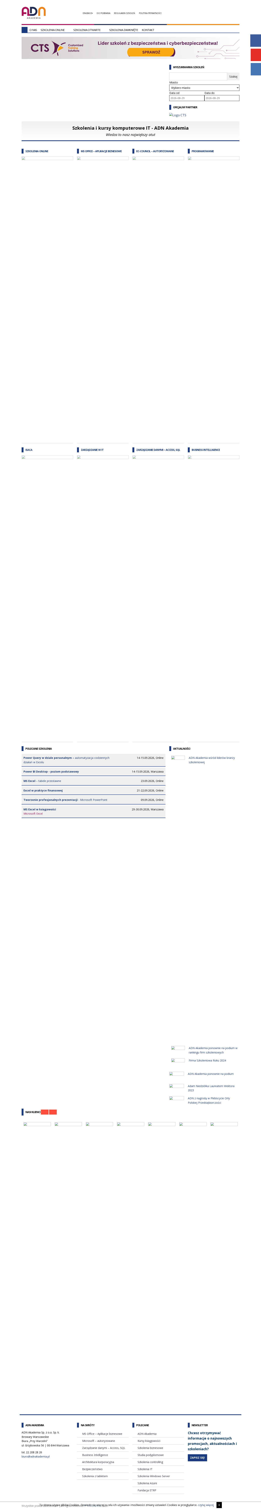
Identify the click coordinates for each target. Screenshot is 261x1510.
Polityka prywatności (150, 13)
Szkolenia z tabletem (95, 1476)
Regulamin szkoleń (124, 13)
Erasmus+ (88, 13)
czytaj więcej (206, 1505)
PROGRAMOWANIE (203, 151)
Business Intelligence (206, 450)
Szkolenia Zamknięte (123, 30)
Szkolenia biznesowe (150, 1448)
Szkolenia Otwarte (87, 30)
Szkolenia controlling (150, 1462)
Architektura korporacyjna (98, 1462)
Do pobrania (103, 13)
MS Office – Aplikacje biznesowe (101, 151)
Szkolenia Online (53, 30)
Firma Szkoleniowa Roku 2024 (207, 1060)
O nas (33, 30)
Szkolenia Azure (147, 1483)
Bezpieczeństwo (92, 1469)
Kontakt (148, 30)
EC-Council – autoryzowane (155, 151)
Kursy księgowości (149, 1441)
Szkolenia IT (145, 1469)
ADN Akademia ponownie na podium (211, 1074)
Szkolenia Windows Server (154, 1476)
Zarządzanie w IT (92, 450)
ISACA (28, 450)
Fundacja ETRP (147, 1490)
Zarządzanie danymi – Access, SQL (158, 450)
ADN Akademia (147, 1434)
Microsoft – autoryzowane (98, 1441)
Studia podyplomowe (151, 1455)
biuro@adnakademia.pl (36, 1456)
